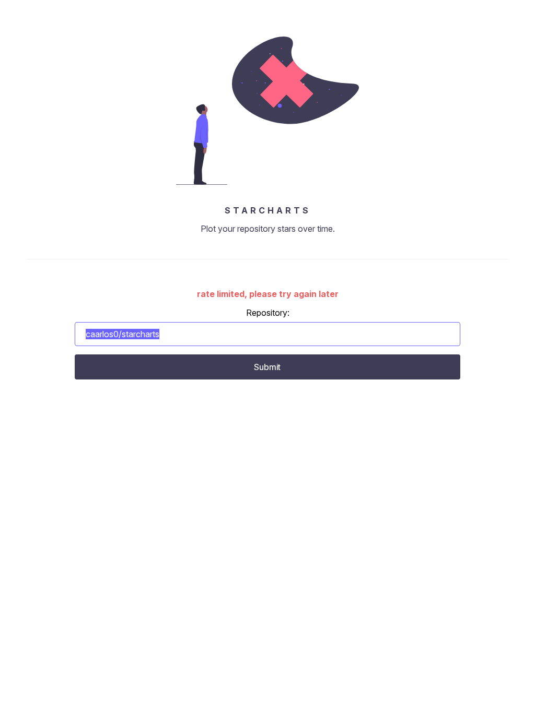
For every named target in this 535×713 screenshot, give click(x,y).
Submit (267, 367)
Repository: (267, 312)
